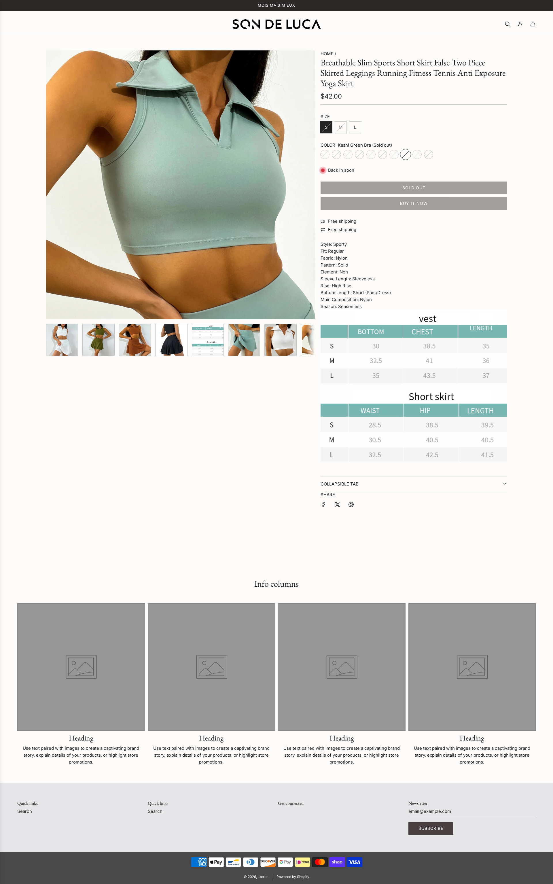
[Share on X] (337, 505)
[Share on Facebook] (323, 505)
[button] (53, 185)
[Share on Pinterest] (351, 505)
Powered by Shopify (292, 876)
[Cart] (533, 24)
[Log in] (520, 24)
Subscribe (430, 828)
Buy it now (414, 203)
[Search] (507, 24)
